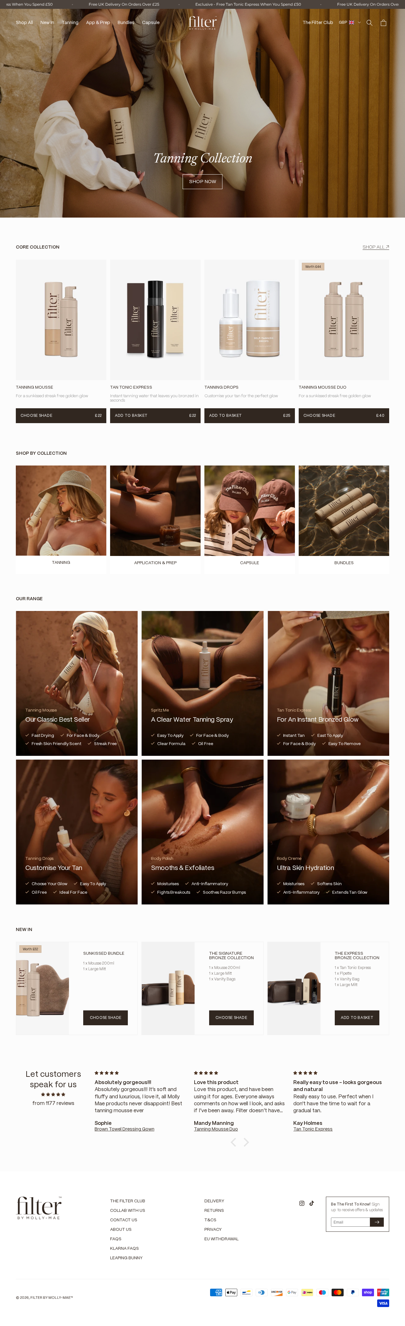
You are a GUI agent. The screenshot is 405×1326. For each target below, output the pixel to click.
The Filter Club (127, 1201)
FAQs (116, 1239)
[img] (53, 1094)
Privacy (213, 1230)
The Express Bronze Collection (357, 956)
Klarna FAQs (124, 1249)
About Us (121, 1230)
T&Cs (210, 1220)
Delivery (214, 1201)
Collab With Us (127, 1211)
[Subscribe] (377, 1222)
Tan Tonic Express (131, 388)
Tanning (61, 563)
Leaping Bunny (126, 1258)
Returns (214, 1211)
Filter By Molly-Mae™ (51, 1297)
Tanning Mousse (34, 388)
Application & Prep (155, 563)
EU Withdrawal (221, 1239)
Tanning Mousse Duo (322, 388)
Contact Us (123, 1220)
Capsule (249, 563)
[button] (370, 23)
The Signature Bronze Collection (231, 956)
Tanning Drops (221, 388)
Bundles (344, 563)
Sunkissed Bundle (103, 954)
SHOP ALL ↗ (376, 247)
